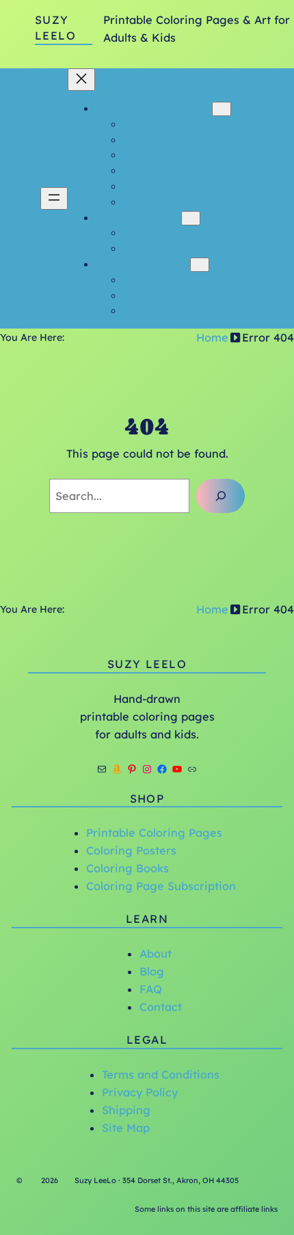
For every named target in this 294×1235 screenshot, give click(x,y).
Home (212, 337)
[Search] (220, 496)
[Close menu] (81, 79)
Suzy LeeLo (147, 664)
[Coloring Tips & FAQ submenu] (199, 265)
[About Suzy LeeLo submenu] (190, 218)
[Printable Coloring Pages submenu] (221, 109)
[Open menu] (54, 198)
